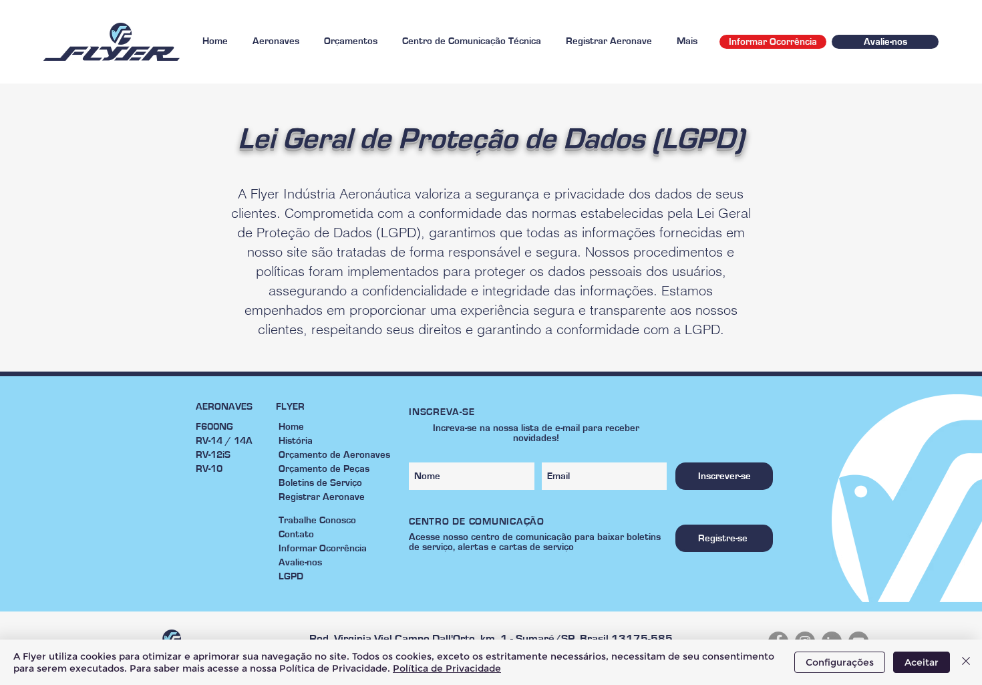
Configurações (840, 662)
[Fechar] (966, 662)
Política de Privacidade (447, 668)
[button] (275, 41)
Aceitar (922, 662)
